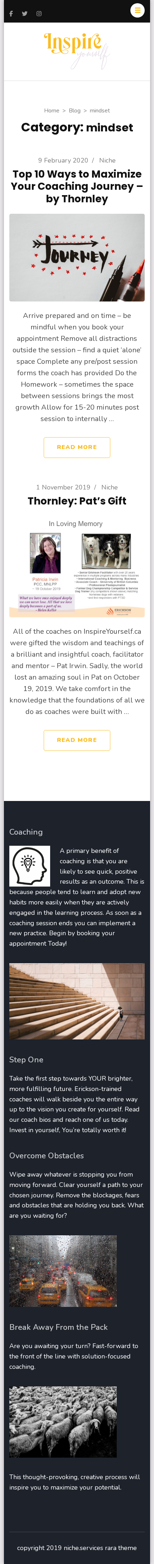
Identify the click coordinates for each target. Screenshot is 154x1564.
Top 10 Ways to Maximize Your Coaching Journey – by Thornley (77, 186)
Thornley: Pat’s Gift (77, 501)
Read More (77, 447)
